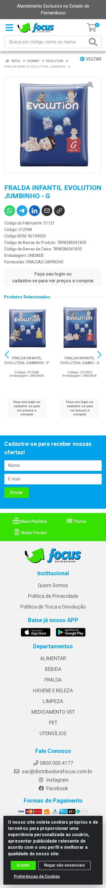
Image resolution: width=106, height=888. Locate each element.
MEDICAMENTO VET (53, 712)
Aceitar (23, 865)
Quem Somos (53, 585)
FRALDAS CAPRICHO (45, 262)
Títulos (79, 521)
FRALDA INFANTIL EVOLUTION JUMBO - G (79, 360)
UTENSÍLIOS (53, 733)
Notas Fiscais (33, 532)
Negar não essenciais (64, 865)
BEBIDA (53, 669)
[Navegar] (7, 354)
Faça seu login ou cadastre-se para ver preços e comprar (53, 277)
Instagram (56, 780)
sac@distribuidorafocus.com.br (56, 771)
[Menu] (9, 28)
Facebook (56, 788)
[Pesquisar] (94, 42)
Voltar (93, 59)
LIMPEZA (53, 701)
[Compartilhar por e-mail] (47, 210)
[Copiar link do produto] (59, 210)
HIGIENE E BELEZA (53, 690)
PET (53, 723)
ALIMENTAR (53, 658)
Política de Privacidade (53, 596)
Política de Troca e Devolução (53, 607)
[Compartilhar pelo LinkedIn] (34, 210)
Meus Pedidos (33, 521)
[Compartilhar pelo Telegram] (22, 210)
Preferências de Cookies (37, 876)
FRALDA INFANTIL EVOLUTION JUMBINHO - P (27, 360)
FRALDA (53, 680)
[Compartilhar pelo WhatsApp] (9, 210)
